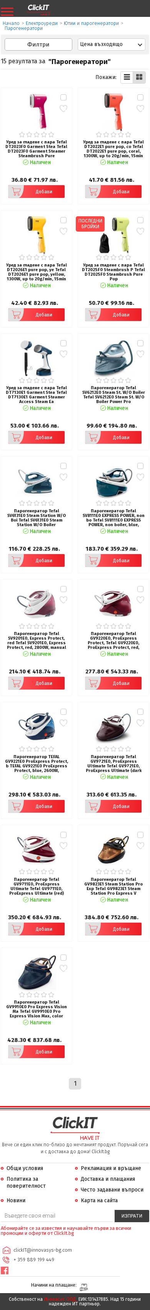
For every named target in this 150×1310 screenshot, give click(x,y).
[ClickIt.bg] (38, 10)
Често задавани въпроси (112, 1190)
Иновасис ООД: (60, 1299)
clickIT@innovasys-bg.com (42, 1250)
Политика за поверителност (26, 1182)
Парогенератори (24, 28)
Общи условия (25, 1168)
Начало (11, 23)
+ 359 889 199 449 (33, 1259)
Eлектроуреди (42, 23)
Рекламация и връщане (111, 1168)
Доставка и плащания (108, 1179)
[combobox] (111, 44)
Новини (16, 1200)
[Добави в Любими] (63, 108)
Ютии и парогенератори (91, 23)
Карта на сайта (99, 1200)
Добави (44, 191)
